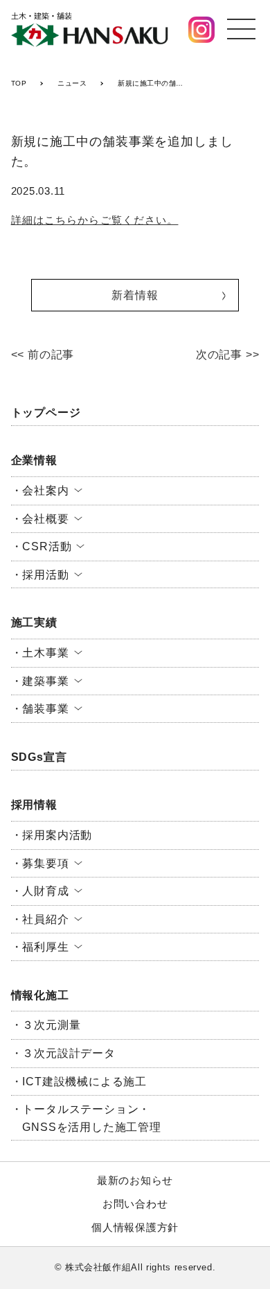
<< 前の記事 (43, 354)
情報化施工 (40, 995)
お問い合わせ (135, 1204)
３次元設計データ (68, 1053)
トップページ (46, 412)
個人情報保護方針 (135, 1227)
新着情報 (134, 295)
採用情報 (34, 805)
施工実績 (34, 622)
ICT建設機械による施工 (84, 1081)
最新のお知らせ (135, 1180)
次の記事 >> (228, 354)
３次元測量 (51, 1025)
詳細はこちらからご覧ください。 (95, 220)
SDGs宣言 (39, 757)
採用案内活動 (57, 835)
